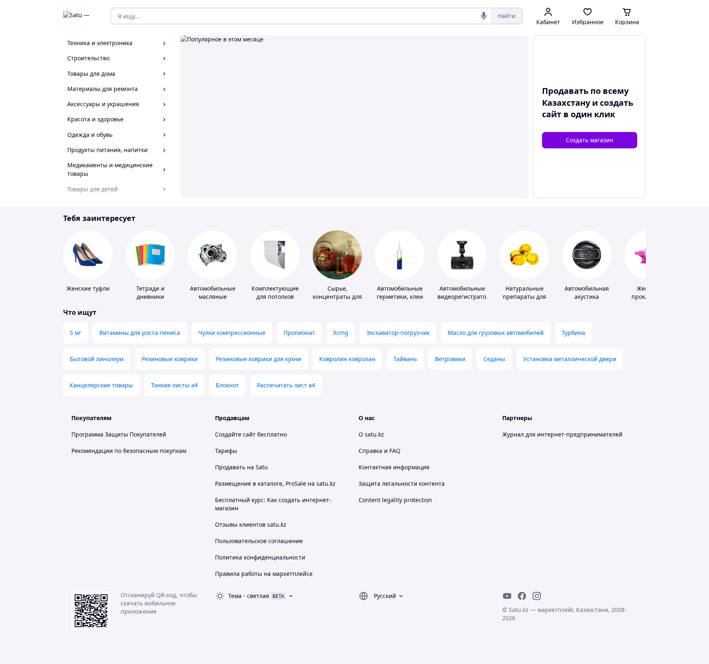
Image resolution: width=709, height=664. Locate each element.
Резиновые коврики (170, 359)
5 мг (75, 333)
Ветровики (450, 359)
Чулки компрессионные (231, 333)
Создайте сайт (235, 434)
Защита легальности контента (402, 483)
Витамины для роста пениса (139, 333)
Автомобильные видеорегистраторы (465, 292)
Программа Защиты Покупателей (118, 434)
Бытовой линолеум (97, 359)
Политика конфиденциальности (260, 557)
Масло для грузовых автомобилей (496, 333)
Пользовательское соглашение (259, 541)
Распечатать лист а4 (286, 385)
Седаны (494, 359)
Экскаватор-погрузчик (398, 333)
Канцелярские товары (101, 385)
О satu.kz (371, 434)
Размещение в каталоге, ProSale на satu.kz (275, 483)
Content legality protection (395, 500)
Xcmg (340, 333)
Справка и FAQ (379, 451)
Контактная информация (394, 467)
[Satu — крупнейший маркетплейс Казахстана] (81, 16)
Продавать (230, 467)
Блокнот (227, 385)
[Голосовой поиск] (484, 16)
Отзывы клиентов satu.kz (250, 524)
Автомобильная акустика (587, 292)
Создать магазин (589, 140)
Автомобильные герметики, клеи (400, 292)
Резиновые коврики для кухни (258, 359)
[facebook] (522, 596)
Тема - (248, 596)
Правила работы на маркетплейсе (264, 574)
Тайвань (405, 359)
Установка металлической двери (569, 359)
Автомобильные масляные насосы (213, 296)
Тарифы (226, 451)
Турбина (573, 333)
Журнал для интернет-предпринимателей (562, 434)
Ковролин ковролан (347, 359)
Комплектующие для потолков (275, 292)
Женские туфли (88, 288)
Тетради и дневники (150, 292)
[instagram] (537, 596)
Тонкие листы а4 (174, 385)
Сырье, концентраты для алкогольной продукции (337, 300)
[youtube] (507, 596)
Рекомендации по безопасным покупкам (128, 451)
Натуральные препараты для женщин (524, 296)
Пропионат (299, 333)
